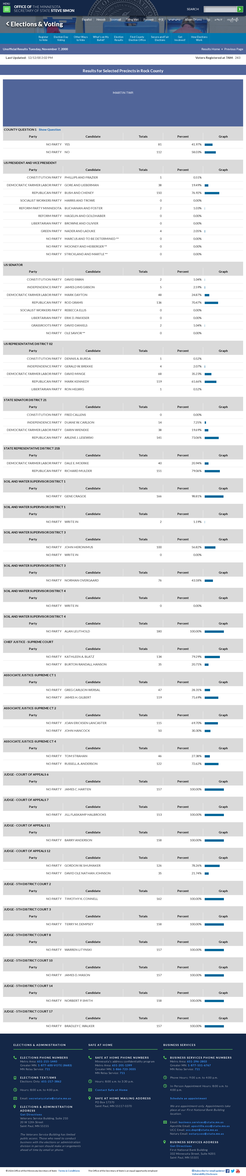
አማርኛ (218, 19)
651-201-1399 (122, 1065)
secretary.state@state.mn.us (49, 1098)
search (193, 9)
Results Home (210, 49)
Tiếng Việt (132, 19)
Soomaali (115, 19)
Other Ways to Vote (81, 38)
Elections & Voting (37, 24)
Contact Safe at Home (111, 1089)
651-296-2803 (197, 1061)
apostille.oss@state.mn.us (210, 1126)
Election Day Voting (61, 38)
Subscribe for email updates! (209, 1170)
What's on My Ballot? (101, 38)
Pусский (148, 19)
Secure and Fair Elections (160, 38)
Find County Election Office (137, 38)
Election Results (118, 38)
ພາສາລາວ (174, 19)
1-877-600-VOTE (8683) (55, 1065)
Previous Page (233, 49)
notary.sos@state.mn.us (206, 1133)
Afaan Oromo (193, 19)
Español (87, 19)
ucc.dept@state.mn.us (201, 1129)
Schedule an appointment (188, 1098)
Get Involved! (180, 38)
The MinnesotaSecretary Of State (44, 8)
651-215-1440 (47, 1061)
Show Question (50, 129)
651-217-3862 (51, 1081)
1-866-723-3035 (124, 1069)
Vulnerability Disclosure (204, 1174)
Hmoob (101, 19)
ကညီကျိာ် (233, 19)
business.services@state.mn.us (201, 1122)
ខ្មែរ (208, 19)
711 (47, 1069)
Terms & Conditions (69, 1170)
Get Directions (31, 1114)
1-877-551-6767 (199, 1065)
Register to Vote (43, 38)
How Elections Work (199, 38)
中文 (161, 19)
